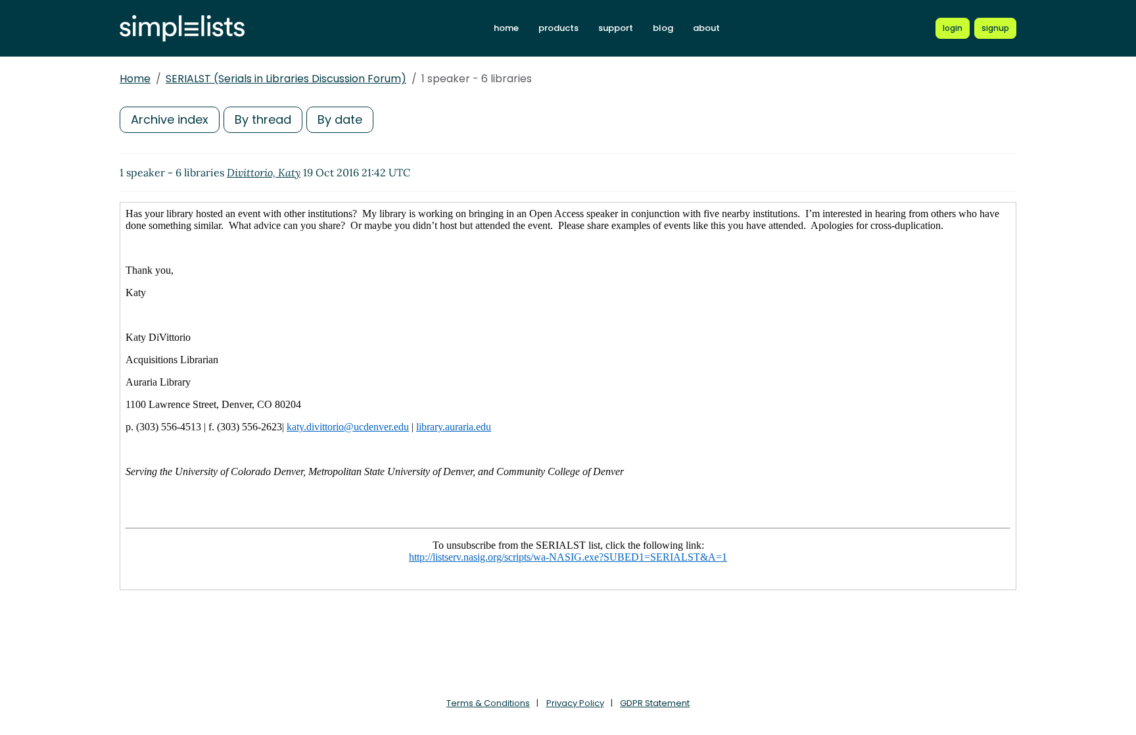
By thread (263, 119)
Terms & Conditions (488, 703)
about (706, 28)
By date (340, 119)
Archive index (169, 119)
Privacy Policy (575, 703)
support (615, 28)
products (558, 28)
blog (663, 28)
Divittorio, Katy (263, 172)
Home (135, 78)
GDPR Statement (655, 703)
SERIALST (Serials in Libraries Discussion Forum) (286, 78)
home (506, 28)
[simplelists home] (182, 28)
